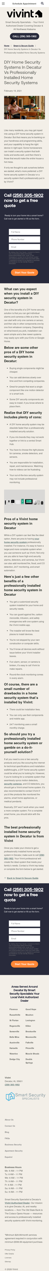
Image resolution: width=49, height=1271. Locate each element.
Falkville (29, 1042)
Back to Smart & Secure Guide (22, 878)
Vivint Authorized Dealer (17, 1202)
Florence (14, 1009)
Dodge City (15, 1059)
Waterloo (14, 1053)
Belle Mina (14, 1037)
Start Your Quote (24, 272)
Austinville (14, 1042)
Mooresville (31, 1037)
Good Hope (31, 1009)
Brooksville (31, 1031)
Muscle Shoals (32, 1053)
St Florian (14, 1020)
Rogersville (15, 1026)
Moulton (29, 1014)
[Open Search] (42, 3)
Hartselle (14, 1048)
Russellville (15, 1014)
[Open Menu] (3, 3)
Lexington (30, 1020)
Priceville (30, 1048)
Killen (28, 1026)
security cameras (13, 783)
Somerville (14, 1031)
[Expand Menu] (29, 19)
